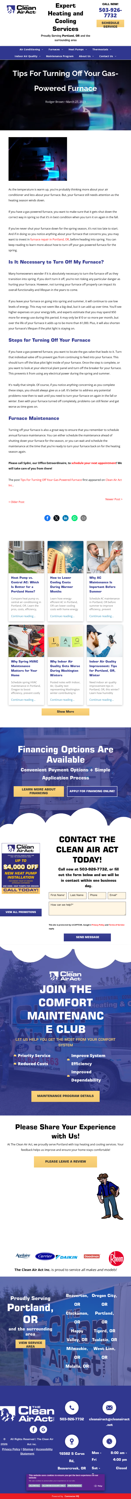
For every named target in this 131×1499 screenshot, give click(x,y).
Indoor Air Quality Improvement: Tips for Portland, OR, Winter (103, 668)
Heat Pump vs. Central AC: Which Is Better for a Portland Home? (25, 585)
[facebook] (33, 1430)
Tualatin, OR (104, 1340)
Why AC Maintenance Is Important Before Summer (102, 585)
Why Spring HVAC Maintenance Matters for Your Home (24, 668)
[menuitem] (31, 49)
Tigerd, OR (104, 1331)
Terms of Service (117, 924)
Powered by (57, 1496)
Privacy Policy (98, 924)
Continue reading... (23, 616)
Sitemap (28, 1449)
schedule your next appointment (93, 463)
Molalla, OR (77, 1367)
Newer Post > (113, 499)
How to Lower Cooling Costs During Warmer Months (61, 585)
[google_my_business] (43, 1430)
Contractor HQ (72, 1496)
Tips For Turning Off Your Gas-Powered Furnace (51, 480)
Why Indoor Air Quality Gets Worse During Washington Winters (65, 668)
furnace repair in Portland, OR (49, 239)
